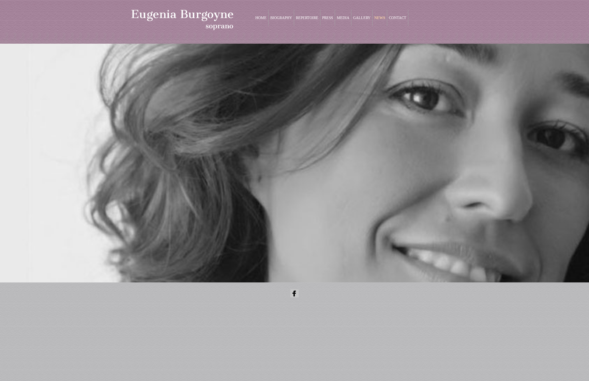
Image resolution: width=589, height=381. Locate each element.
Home (261, 18)
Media (343, 18)
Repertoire (307, 18)
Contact (397, 18)
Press (327, 18)
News (379, 18)
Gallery (362, 18)
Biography (281, 18)
